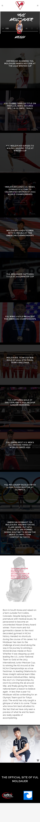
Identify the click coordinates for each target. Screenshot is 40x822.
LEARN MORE (20, 74)
